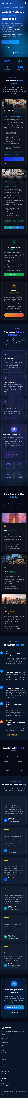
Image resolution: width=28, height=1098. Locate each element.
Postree (3, 1047)
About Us (3, 1059)
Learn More (13, 159)
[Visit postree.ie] (6, 231)
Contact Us (13, 1012)
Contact (3, 1069)
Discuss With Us (5, 1071)
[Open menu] (25, 3)
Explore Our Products (9, 42)
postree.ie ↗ (4, 1052)
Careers (3, 1066)
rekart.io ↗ (3, 1050)
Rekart (3, 1045)
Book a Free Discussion (14, 1007)
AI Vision (3, 1064)
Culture (3, 1062)
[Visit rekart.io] (6, 163)
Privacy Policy (4, 1073)
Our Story (6, 47)
